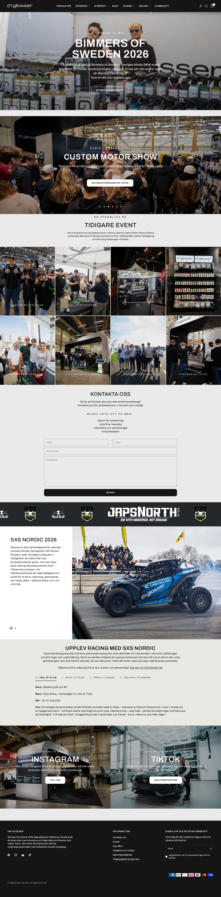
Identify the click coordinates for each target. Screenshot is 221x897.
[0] (211, 6)
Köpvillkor (118, 846)
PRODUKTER (64, 6)
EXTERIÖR (81, 6)
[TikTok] (32, 855)
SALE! (115, 6)
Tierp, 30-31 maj (47, 677)
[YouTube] (25, 855)
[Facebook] (11, 855)
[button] (110, 90)
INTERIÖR (99, 6)
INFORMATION (121, 831)
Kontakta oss (119, 837)
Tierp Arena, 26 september (137, 677)
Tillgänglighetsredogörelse (126, 859)
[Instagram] (18, 855)
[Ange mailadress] (210, 848)
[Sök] (206, 6)
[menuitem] (63, 6)
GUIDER (127, 6)
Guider (116, 842)
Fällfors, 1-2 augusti (104, 677)
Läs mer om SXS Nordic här (146, 667)
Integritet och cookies (123, 850)
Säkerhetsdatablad (122, 855)
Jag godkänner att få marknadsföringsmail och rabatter (189, 856)
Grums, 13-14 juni (74, 677)
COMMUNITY (162, 6)
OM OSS (143, 6)
